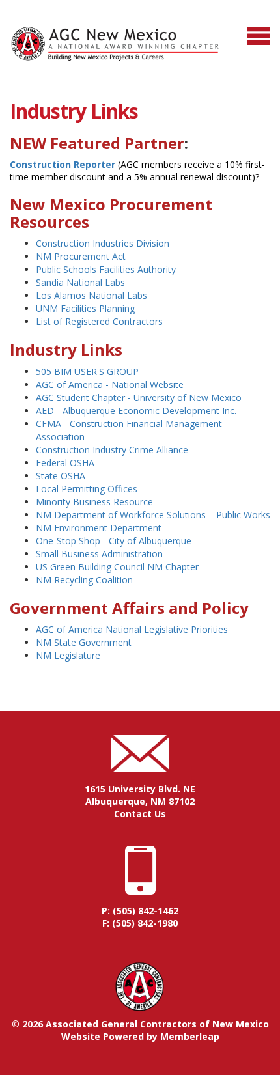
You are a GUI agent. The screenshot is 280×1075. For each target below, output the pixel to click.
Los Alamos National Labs (91, 295)
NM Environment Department (98, 528)
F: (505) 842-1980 (140, 923)
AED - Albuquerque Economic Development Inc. (136, 410)
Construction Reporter (62, 164)
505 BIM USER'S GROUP (87, 371)
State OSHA (60, 475)
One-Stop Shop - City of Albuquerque (113, 541)
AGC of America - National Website (110, 384)
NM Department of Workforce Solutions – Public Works (153, 515)
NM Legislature (68, 655)
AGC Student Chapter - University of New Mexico (139, 397)
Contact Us (140, 813)
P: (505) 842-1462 (140, 910)
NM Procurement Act (81, 256)
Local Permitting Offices (86, 488)
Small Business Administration (99, 554)
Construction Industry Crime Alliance (112, 449)
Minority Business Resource (94, 502)
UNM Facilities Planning (85, 308)
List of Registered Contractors (99, 321)
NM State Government (84, 642)
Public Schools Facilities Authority (106, 269)
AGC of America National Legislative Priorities (132, 629)
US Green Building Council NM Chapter (117, 567)
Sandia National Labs (80, 282)
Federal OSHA (65, 462)
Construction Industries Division (102, 243)
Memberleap (189, 1036)
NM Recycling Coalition (84, 580)
